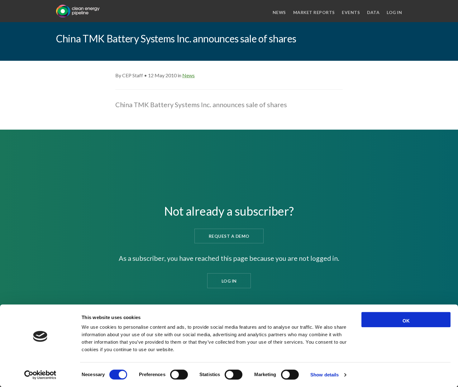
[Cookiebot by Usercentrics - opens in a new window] (40, 375)
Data (373, 12)
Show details (324, 374)
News (279, 12)
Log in (394, 12)
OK (406, 320)
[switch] (179, 375)
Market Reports (314, 12)
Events (351, 12)
